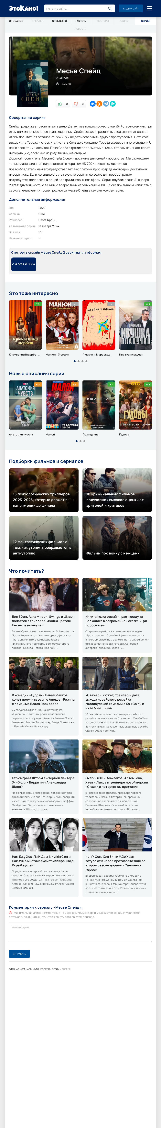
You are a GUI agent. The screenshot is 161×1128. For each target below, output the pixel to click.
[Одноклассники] (99, 104)
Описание (16, 21)
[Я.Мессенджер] (113, 104)
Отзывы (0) (59, 21)
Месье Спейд (42, 969)
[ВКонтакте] (93, 104)
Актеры (82, 21)
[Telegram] (106, 104)
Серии (55, 969)
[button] (75, 361)
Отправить (19, 953)
